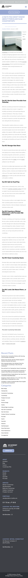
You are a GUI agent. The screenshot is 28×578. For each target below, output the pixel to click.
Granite (3, 400)
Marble (3, 404)
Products (6, 471)
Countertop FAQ (7, 467)
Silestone (3, 423)
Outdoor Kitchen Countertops (8, 414)
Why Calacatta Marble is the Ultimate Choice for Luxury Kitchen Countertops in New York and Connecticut (12, 365)
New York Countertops (6, 409)
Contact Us (8, 450)
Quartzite (3, 421)
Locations (5, 461)
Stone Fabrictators (5, 428)
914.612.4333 (11, 2)
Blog (4, 463)
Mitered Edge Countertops (7, 407)
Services (5, 482)
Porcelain (3, 416)
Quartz (2, 418)
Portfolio (6, 496)
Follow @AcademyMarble (10, 26)
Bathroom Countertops (9, 488)
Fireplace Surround (5, 397)
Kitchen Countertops (8, 484)
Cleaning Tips (4, 390)
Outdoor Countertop (8, 490)
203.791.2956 (22, 2)
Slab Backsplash (5, 425)
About (5, 459)
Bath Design (4, 388)
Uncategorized (4, 435)
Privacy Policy (19, 575)
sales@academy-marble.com (10, 498)
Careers (5, 465)
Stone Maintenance (5, 430)
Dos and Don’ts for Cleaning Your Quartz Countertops (13, 368)
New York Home (5, 411)
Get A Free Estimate (14, 12)
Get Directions (6, 514)
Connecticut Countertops (7, 393)
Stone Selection (4, 432)
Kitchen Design (4, 402)
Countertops (4, 395)
